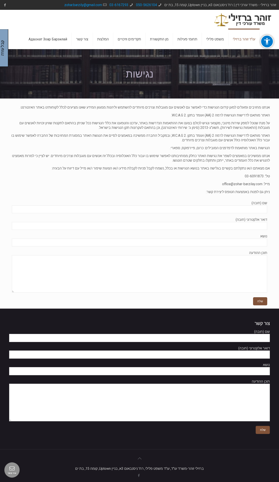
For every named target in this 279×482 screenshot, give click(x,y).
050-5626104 (146, 5)
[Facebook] (5, 5)
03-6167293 (118, 5)
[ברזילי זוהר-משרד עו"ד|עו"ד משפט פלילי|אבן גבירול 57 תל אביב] (243, 19)
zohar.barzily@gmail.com (83, 5)
